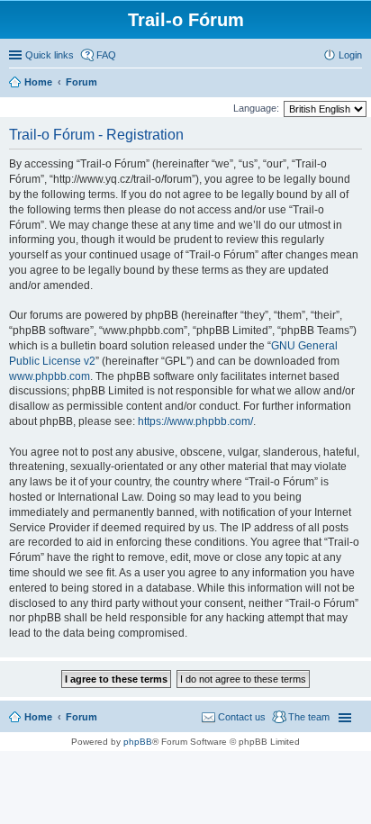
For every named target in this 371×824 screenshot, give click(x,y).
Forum (81, 716)
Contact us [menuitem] (242, 716)
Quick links (49, 55)
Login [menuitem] (350, 55)
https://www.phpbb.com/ (195, 421)
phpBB (137, 742)
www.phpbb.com (49, 376)
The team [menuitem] (309, 716)
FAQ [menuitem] (106, 55)
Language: (256, 108)
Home (38, 716)
